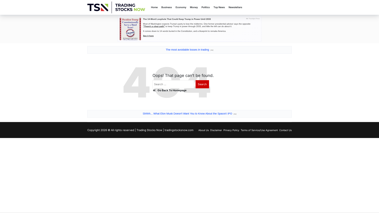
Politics (205, 7)
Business (166, 7)
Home (154, 7)
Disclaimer (216, 130)
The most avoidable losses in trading (189, 49)
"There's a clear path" (154, 26)
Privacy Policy (231, 130)
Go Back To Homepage (172, 90)
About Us (203, 130)
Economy (181, 7)
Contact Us (285, 130)
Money (194, 7)
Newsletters (235, 7)
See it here (148, 36)
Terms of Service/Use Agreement (259, 130)
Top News (219, 7)
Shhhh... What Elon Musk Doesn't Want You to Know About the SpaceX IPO (189, 113)
